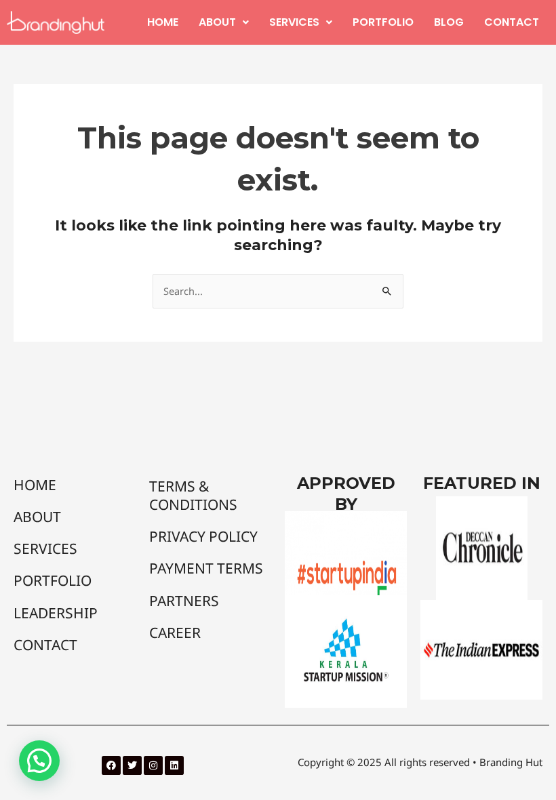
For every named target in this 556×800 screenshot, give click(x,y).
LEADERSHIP (56, 612)
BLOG (449, 22)
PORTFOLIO (383, 22)
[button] (223, 22)
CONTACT (511, 22)
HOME (162, 22)
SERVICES (294, 22)
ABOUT (217, 22)
